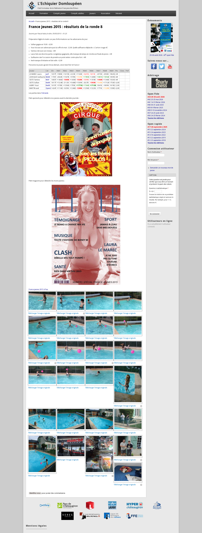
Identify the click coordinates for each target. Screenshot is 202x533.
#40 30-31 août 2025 (156, 105)
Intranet (119, 13)
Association (105, 13)
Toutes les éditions (156, 118)
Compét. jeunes (59, 13)
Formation (44, 13)
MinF (47, 80)
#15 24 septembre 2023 (157, 132)
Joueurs (92, 13)
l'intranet (44, 93)
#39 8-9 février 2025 (155, 108)
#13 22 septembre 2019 (157, 138)
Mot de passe (153, 160)
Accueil (31, 13)
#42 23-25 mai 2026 (155, 100)
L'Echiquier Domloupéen (60, 3)
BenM (48, 83)
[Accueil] (31, 9)
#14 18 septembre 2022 (157, 135)
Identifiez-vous (35, 493)
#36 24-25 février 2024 (156, 116)
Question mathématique (158, 188)
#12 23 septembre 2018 (157, 140)
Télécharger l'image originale (39, 313)
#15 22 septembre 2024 (157, 130)
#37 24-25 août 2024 (156, 113)
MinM (48, 77)
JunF (47, 74)
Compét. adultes (77, 13)
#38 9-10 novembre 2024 (157, 110)
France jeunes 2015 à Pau (38, 289)
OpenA (48, 88)
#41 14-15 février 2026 (156, 102)
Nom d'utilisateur (155, 152)
